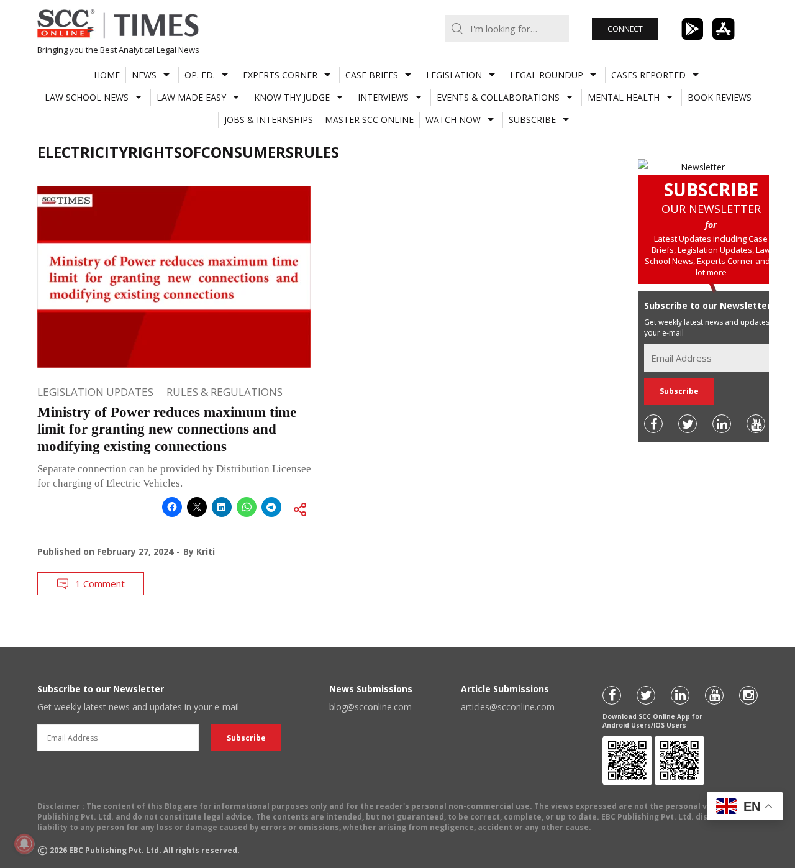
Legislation (454, 75)
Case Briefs (371, 75)
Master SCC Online (369, 120)
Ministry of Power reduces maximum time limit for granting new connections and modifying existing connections (166, 429)
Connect (625, 29)
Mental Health (624, 97)
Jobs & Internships (268, 120)
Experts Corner (280, 75)
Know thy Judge (292, 97)
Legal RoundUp (546, 75)
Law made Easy (191, 97)
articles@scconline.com (508, 707)
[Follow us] (653, 423)
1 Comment (100, 583)
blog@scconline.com (370, 707)
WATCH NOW (453, 120)
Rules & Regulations (224, 391)
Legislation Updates (95, 391)
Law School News (87, 97)
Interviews (383, 97)
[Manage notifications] (24, 844)
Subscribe (532, 120)
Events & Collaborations (498, 97)
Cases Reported (648, 75)
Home (107, 75)
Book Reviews (720, 97)
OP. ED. (199, 75)
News (144, 75)
